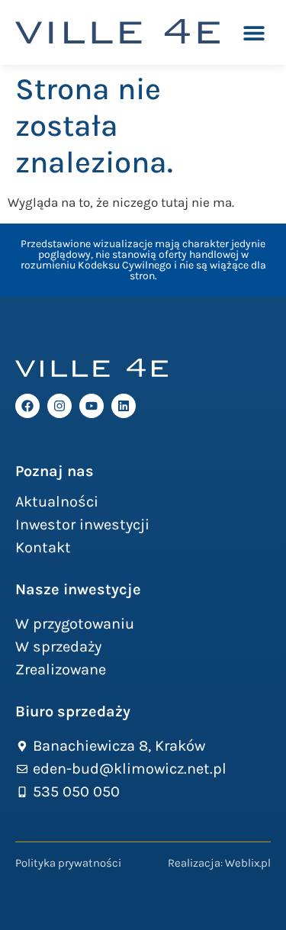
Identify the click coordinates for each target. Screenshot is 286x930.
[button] (253, 32)
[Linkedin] (123, 406)
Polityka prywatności (68, 863)
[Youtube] (91, 406)
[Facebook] (27, 406)
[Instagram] (59, 406)
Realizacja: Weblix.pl (219, 863)
